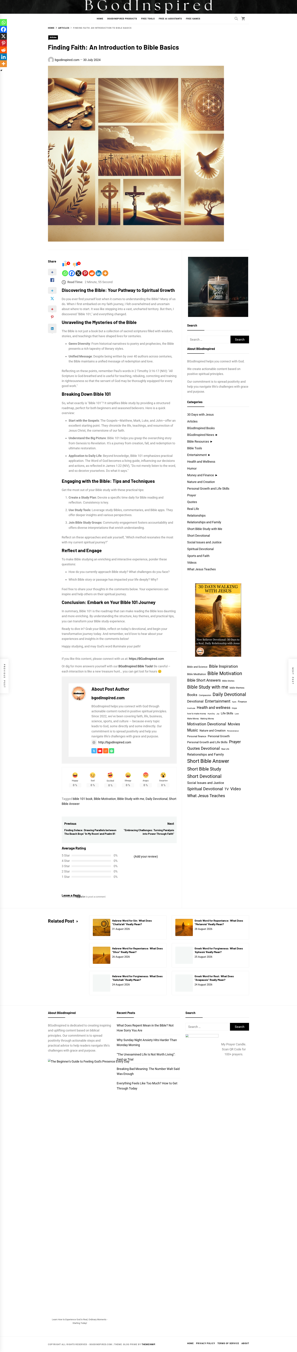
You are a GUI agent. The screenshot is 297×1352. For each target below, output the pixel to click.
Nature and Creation (201, 482)
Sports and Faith (198, 556)
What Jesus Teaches (201, 569)
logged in (80, 896)
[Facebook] (72, 273)
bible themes (237, 687)
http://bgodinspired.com (114, 742)
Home (100, 19)
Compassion (205, 695)
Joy (217, 714)
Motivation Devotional (206, 724)
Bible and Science (197, 666)
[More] (105, 273)
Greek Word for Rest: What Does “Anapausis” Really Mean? (214, 977)
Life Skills (227, 713)
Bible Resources (198, 441)
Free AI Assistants (170, 19)
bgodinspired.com (67, 60)
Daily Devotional (157, 799)
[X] (78, 273)
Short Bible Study (204, 769)
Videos (191, 562)
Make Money (193, 718)
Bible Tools (194, 448)
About (245, 1343)
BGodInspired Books (201, 428)
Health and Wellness (201, 461)
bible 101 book (82, 799)
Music (192, 730)
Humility (211, 714)
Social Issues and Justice (204, 542)
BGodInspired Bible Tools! (135, 666)
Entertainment (197, 455)
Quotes (192, 502)
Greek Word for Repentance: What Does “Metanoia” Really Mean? (219, 922)
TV (226, 789)
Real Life (193, 509)
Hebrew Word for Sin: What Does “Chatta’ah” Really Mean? (132, 922)
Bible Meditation (196, 674)
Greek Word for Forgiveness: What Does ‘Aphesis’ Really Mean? (219, 950)
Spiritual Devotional (200, 549)
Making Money (207, 718)
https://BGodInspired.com (146, 658)
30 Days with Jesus (200, 414)
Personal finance (196, 736)
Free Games (193, 19)
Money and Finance (200, 475)
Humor (192, 468)
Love (237, 714)
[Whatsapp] (65, 273)
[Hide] (1, 70)
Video (235, 788)
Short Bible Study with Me (204, 529)
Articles (53, 37)
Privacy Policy (205, 1343)
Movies (234, 724)
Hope (234, 708)
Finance (242, 701)
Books (192, 695)
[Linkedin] (99, 273)
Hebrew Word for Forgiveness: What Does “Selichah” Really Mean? (137, 977)
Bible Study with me (130, 799)
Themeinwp (148, 1344)
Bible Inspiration (223, 666)
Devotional (195, 701)
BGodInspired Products (122, 19)
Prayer (191, 495)
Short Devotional (198, 535)
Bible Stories (228, 681)
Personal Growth (219, 736)
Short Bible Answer (208, 761)
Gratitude (191, 708)
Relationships (196, 515)
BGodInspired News (200, 435)
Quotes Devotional (203, 748)
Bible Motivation (105, 799)
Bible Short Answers (204, 680)
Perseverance (233, 731)
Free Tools (148, 19)
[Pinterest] (85, 273)
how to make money (196, 713)
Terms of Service (228, 1343)
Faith (234, 702)
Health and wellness (213, 707)
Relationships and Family (204, 522)
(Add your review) (146, 856)
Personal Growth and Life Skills (208, 488)
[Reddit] (92, 273)
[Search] (236, 18)
